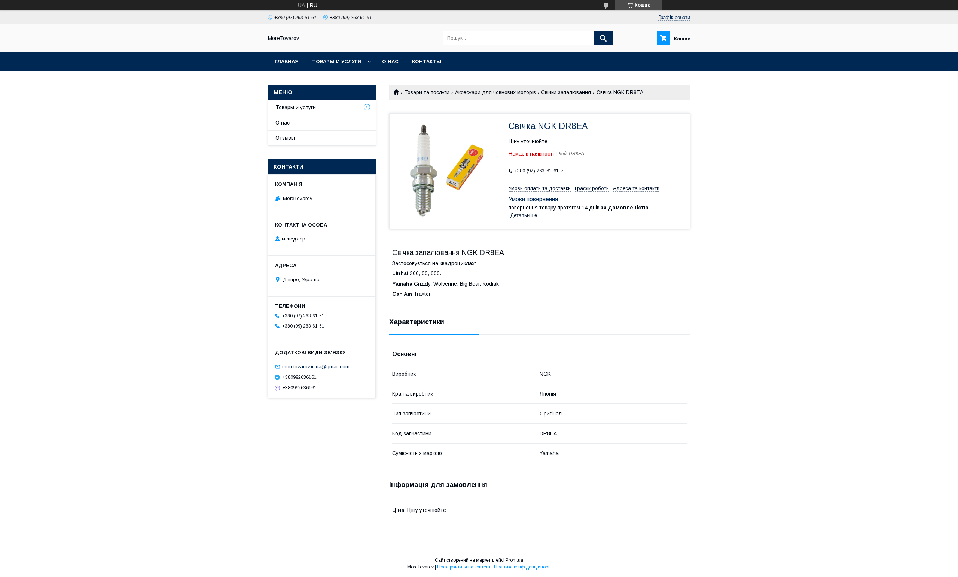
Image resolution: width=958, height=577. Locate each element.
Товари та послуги (426, 92)
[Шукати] (603, 38)
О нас (390, 61)
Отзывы (285, 138)
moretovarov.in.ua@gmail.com (316, 366)
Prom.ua (514, 560)
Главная (287, 61)
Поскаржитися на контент (464, 567)
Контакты (426, 61)
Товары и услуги (336, 61)
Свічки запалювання (566, 92)
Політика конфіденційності (522, 567)
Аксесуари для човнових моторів (495, 92)
